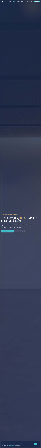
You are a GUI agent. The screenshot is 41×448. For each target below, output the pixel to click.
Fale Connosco (36, 1)
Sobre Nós (30, 1)
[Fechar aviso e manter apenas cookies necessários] (38, 444)
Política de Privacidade (11, 445)
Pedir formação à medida (19, 231)
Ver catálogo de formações (7, 231)
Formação (14, 1)
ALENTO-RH (23, 1)
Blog (27, 1)
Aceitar (35, 444)
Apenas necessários (29, 444)
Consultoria (9, 1)
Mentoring (18, 1)
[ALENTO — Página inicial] (2, 1)
